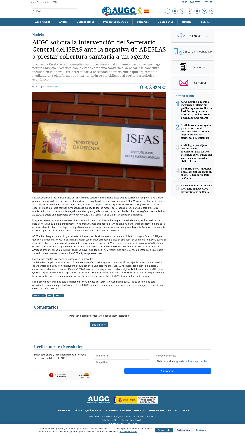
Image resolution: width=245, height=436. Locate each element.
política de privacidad (196, 361)
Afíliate (208, 2)
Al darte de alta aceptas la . (182, 361)
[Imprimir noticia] (164, 87)
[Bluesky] (159, 87)
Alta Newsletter (192, 2)
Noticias (186, 21)
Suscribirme (167, 371)
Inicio (206, 21)
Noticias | (37, 86)
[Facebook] (141, 87)
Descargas (143, 21)
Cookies (106, 416)
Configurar (201, 430)
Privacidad (139, 416)
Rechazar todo (183, 430)
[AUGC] (100, 399)
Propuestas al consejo (115, 21)
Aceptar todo (164, 430)
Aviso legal (94, 416)
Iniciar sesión (99, 324)
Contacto (151, 416)
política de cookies (128, 431)
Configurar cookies (122, 416)
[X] (146, 87)
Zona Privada (42, 21)
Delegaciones (165, 21)
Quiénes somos (85, 21)
